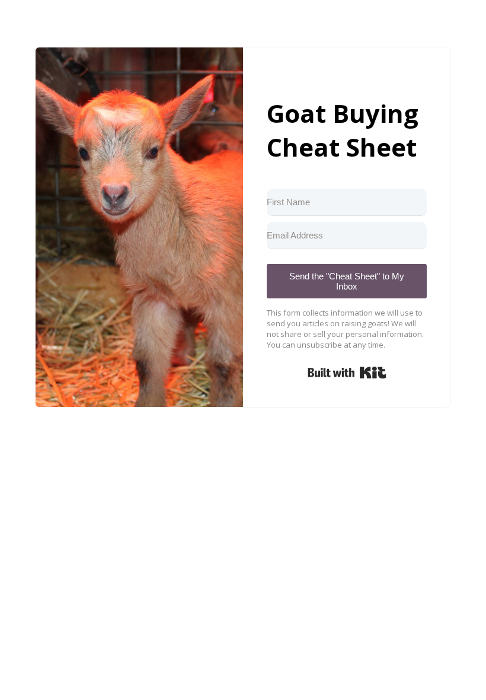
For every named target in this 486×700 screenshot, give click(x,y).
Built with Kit (347, 372)
